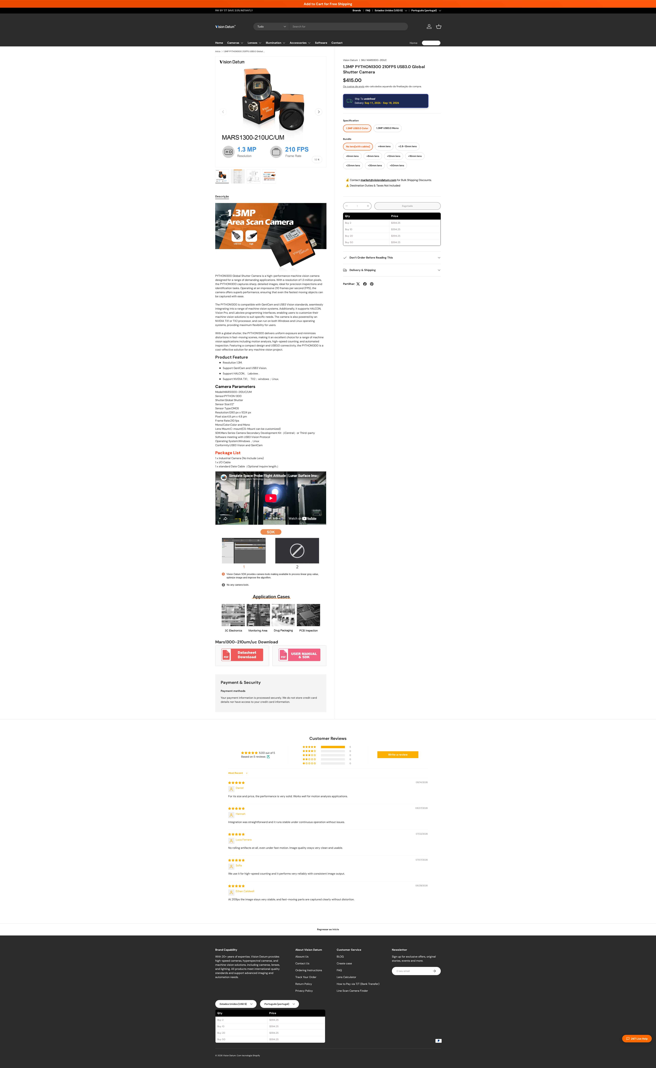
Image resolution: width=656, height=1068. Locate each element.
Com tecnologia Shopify (248, 1055)
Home (219, 43)
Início (217, 51)
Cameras (233, 43)
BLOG (340, 956)
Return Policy (303, 984)
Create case (344, 963)
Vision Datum (350, 60)
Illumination (273, 43)
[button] (438, 26)
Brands (357, 10)
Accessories (298, 43)
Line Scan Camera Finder (352, 991)
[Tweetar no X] (358, 284)
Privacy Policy (304, 991)
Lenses (252, 43)
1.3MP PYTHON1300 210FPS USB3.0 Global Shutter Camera (244, 51)
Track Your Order (305, 977)
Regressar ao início (328, 929)
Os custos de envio (353, 86)
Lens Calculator (346, 977)
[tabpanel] (270, 434)
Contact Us (302, 963)
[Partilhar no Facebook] (364, 284)
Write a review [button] (398, 754)
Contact (337, 43)
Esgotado (407, 205)
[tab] (222, 196)
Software (321, 43)
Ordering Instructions (308, 970)
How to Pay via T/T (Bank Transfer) (358, 984)
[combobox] (330, 26)
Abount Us (302, 956)
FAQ (368, 10)
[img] (236, 783)
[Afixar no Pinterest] (371, 284)
